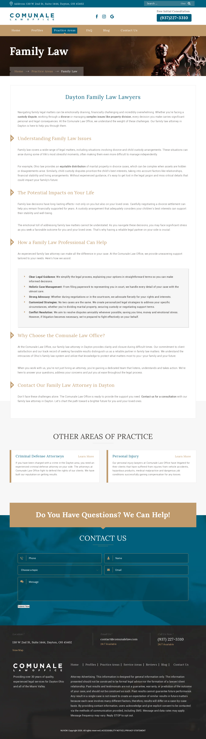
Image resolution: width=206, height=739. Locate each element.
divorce (65, 116)
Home (16, 30)
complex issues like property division (108, 116)
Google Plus (112, 16)
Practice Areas (64, 30)
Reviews (151, 664)
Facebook (97, 16)
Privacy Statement (135, 730)
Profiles (37, 30)
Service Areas (133, 664)
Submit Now (23, 606)
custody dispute (27, 116)
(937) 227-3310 (171, 639)
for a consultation (165, 396)
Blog (106, 30)
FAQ (89, 30)
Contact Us (129, 30)
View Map (17, 650)
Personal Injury (125, 456)
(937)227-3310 (174, 17)
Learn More (86, 456)
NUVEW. (64, 730)
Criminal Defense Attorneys (40, 456)
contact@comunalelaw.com (118, 639)
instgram (104, 16)
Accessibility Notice (113, 730)
